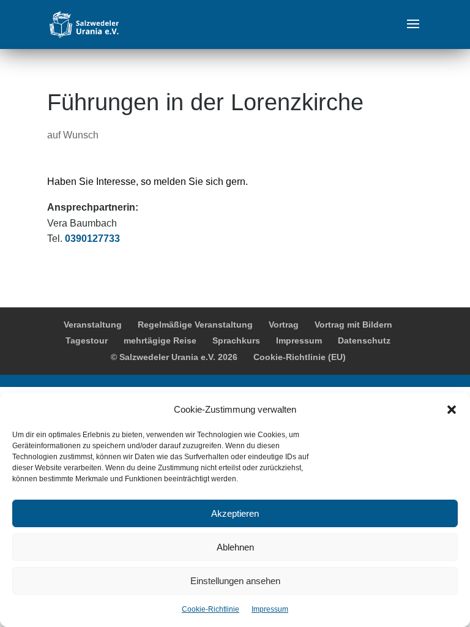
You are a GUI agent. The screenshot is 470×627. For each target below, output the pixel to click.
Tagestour (86, 340)
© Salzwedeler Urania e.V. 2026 (174, 357)
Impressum (270, 609)
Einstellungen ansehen (235, 581)
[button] (452, 410)
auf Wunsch (73, 135)
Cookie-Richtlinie (210, 609)
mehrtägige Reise (160, 340)
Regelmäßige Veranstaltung (195, 324)
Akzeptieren (235, 513)
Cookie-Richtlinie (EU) (299, 357)
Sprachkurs (236, 340)
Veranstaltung (93, 324)
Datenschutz (364, 340)
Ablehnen (235, 547)
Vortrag (284, 324)
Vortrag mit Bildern (353, 324)
